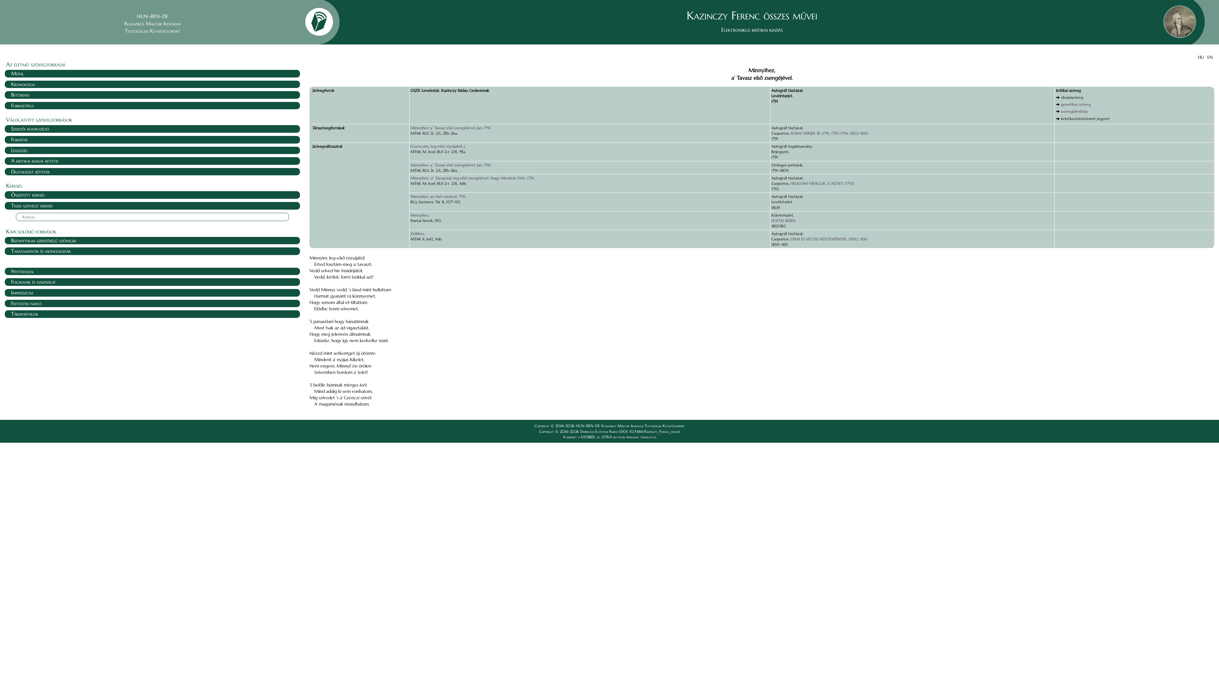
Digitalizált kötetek (30, 171)
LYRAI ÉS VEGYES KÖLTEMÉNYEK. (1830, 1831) (829, 239)
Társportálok (24, 314)
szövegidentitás (1074, 111)
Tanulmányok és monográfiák (41, 251)
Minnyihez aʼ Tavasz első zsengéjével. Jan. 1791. (450, 127)
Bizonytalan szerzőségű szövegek (43, 240)
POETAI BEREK (783, 220)
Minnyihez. (420, 215)
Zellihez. (417, 233)
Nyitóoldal (22, 271)
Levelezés (19, 150)
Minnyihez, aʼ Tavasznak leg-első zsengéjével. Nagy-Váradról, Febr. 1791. (472, 178)
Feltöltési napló (26, 303)
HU (1201, 57)
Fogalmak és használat (33, 282)
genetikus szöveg (1076, 104)
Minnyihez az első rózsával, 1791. (438, 196)
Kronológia (23, 84)
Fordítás (19, 139)
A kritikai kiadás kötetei (34, 161)
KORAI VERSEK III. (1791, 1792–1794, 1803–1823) (829, 133)
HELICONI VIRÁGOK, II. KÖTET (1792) (822, 183)
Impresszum (22, 292)
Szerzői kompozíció (30, 128)
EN (1210, 57)
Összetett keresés (27, 195)
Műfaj (17, 73)
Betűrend (20, 94)
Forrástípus (22, 105)
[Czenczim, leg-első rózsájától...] (437, 146)
